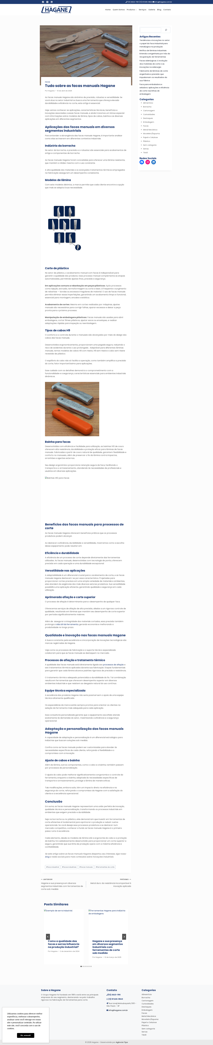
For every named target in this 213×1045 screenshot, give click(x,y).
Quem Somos (119, 9)
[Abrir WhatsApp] (207, 1039)
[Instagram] (47, 2)
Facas (47, 82)
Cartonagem (149, 110)
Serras (146, 149)
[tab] (81, 966)
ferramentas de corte (105, 867)
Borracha (147, 107)
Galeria (151, 9)
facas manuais (86, 867)
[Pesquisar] (166, 30)
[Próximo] (124, 937)
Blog (159, 9)
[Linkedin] (52, 2)
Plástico (146, 141)
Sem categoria (149, 145)
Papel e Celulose (150, 137)
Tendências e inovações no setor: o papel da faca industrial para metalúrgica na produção (155, 43)
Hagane (51, 91)
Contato (167, 9)
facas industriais (69, 867)
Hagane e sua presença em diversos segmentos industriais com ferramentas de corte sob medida (62, 884)
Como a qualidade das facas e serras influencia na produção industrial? (63, 944)
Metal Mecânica (150, 129)
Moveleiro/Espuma (151, 133)
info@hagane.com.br (118, 1010)
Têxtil (145, 152)
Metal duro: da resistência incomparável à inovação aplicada (110, 883)
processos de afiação (113, 664)
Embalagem (148, 122)
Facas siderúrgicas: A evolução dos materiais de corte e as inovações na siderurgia (153, 63)
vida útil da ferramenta (67, 624)
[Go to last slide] (48, 937)
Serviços (142, 9)
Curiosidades (149, 114)
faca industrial (52, 867)
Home (108, 9)
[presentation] (64, 922)
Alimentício (148, 103)
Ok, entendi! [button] (25, 1035)
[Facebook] (43, 2)
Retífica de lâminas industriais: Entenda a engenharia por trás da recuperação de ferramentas (155, 53)
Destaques (148, 118)
